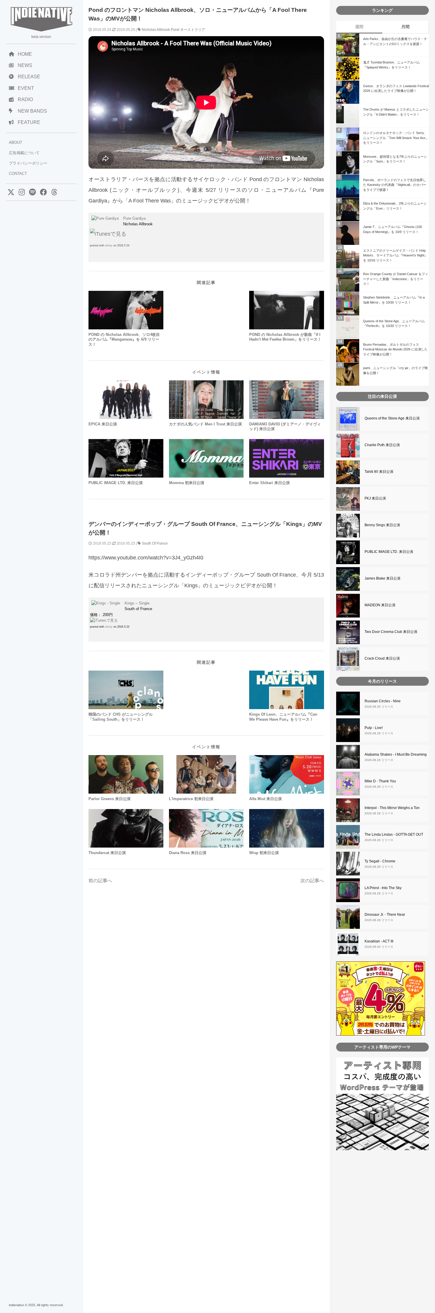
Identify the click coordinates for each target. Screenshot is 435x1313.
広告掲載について (24, 153)
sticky (108, 245)
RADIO (25, 99)
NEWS (25, 65)
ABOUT (15, 142)
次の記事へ (312, 880)
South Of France (155, 543)
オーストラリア (192, 30)
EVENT (26, 88)
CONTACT (18, 173)
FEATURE (29, 122)
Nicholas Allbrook (156, 30)
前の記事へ (100, 880)
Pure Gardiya (134, 218)
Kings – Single (137, 603)
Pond (175, 30)
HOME (25, 54)
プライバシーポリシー (28, 163)
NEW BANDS (32, 111)
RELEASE (29, 76)
